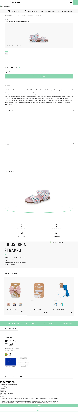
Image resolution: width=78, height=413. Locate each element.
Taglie (6, 57)
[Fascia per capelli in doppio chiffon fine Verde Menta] (62, 304)
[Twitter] (17, 376)
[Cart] (75, 2)
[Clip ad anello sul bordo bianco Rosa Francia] (8, 304)
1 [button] (7, 45)
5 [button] (17, 45)
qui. (55, 402)
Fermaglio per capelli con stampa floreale (37, 312)
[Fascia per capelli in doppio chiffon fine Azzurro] (55, 304)
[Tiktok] (13, 376)
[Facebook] (9, 376)
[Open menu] (4, 2)
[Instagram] (5, 376)
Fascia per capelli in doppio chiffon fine (59, 312)
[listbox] (39, 53)
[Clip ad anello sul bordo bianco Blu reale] (20, 304)
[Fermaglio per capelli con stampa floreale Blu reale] (32, 304)
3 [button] (12, 45)
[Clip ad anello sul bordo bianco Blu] (14, 304)
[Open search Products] (71, 2)
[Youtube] (21, 376)
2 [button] (9, 45)
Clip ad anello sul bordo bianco (13, 312)
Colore (8, 50)
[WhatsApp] (25, 376)
